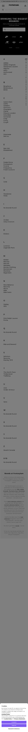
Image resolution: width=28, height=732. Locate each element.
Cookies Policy (6, 714)
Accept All (14, 722)
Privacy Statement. (19, 718)
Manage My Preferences (14, 728)
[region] (14, 717)
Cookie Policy (8, 718)
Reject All (14, 725)
